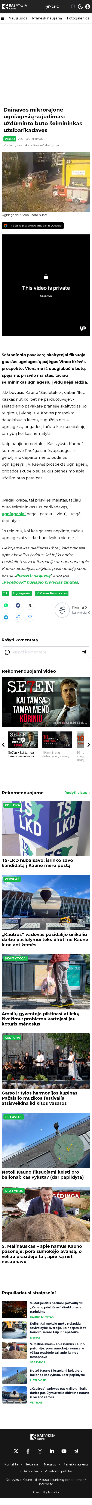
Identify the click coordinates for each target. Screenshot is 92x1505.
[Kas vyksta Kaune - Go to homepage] (46, 1437)
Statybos (14, 1191)
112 (5, 593)
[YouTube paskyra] (64, 1451)
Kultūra (12, 1038)
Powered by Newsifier (46, 1492)
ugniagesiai (14, 514)
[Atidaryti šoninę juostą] (2, 18)
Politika (12, 805)
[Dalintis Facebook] (18, 605)
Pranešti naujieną (33, 575)
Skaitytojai (16, 958)
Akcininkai (31, 1471)
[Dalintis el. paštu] (30, 617)
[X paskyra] (16, 1451)
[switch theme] (80, 7)
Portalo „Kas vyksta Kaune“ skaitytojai (31, 145)
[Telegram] (6, 617)
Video (10, 139)
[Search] (73, 6)
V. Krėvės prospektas (52, 593)
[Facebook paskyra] (28, 1451)
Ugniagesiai (22, 593)
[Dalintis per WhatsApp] (6, 605)
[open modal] (87, 6)
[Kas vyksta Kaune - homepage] (18, 6)
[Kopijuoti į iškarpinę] (18, 617)
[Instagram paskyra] (40, 1451)
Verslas (12, 879)
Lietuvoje (13, 1117)
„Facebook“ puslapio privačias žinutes (40, 582)
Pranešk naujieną (47, 18)
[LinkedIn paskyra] (52, 1451)
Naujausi (50, 1464)
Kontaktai (11, 1464)
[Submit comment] (84, 652)
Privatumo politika (58, 1471)
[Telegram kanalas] (76, 1451)
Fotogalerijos (78, 18)
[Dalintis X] (30, 605)
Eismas (35, 1337)
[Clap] (62, 610)
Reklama (31, 1464)
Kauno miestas (41, 1317)
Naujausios (18, 18)
